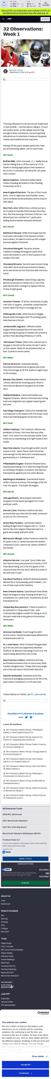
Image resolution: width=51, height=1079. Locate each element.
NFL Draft (5, 932)
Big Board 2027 (7, 973)
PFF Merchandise (8, 1005)
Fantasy (4, 922)
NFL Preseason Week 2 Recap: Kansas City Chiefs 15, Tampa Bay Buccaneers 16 (23, 738)
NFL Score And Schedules (12, 950)
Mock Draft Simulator (10, 976)
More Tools (25, 859)
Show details (38, 1056)
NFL (4, 2)
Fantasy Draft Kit (8, 966)
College (4, 928)
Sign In (45, 19)
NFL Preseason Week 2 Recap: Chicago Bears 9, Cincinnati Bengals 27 (25, 753)
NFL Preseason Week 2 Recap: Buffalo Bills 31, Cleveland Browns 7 (24, 782)
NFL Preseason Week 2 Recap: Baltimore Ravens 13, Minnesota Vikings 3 (25, 789)
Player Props (6, 943)
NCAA (4, 5)
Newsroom (5, 904)
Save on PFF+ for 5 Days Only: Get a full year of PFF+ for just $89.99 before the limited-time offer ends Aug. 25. (25, 12)
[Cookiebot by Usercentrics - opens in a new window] (37, 1013)
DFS (3, 925)
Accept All (25, 1065)
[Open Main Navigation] (3, 19)
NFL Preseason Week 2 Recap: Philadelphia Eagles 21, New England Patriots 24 (22, 731)
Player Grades (7, 953)
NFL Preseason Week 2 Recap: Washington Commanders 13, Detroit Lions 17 (23, 775)
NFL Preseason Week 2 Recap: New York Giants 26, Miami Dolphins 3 (24, 767)
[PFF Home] (9, 19)
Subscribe (5, 999)
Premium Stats (7, 956)
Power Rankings (8, 960)
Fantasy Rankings (8, 969)
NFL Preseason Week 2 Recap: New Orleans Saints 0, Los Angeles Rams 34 (23, 760)
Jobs (3, 901)
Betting (4, 919)
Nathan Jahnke (17, 70)
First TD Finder (7, 947)
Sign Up (25, 883)
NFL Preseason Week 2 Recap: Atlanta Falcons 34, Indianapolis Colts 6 (24, 796)
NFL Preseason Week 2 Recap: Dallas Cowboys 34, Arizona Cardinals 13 (24, 745)
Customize (24, 1073)
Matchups (5, 963)
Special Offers (7, 1002)
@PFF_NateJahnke (36, 694)
